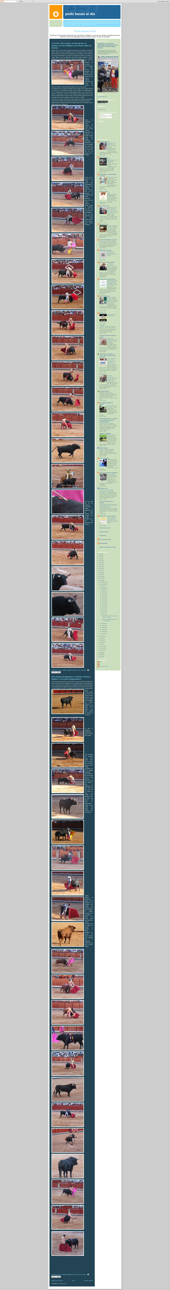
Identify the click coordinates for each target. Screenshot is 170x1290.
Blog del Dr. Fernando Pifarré (107, 262)
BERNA (99, 661)
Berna (98, 664)
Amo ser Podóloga (104, 458)
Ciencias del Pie (104, 191)
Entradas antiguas (88, 1280)
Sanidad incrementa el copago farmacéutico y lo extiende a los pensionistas (107, 491)
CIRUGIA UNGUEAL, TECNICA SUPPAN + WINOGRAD (112, 299)
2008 (100, 654)
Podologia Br (103, 313)
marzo (102, 646)
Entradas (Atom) (62, 1283)
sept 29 (104, 591)
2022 (100, 556)
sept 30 (104, 589)
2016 (100, 568)
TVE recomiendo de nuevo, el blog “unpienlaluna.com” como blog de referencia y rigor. (111, 361)
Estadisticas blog (101, 109)
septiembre (103, 588)
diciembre (102, 582)
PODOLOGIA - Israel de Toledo (107, 516)
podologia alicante (104, 391)
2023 (100, 554)
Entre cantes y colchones (105, 241)
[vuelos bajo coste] (102, 96)
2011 (100, 578)
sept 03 (104, 629)
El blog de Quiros (104, 531)
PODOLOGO (103, 535)
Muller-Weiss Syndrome (105, 392)
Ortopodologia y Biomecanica (107, 279)
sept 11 (103, 614)
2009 (100, 652)
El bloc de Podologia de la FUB (108, 547)
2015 (100, 570)
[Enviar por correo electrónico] (52, 672)
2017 (100, 566)
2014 (100, 572)
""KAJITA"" (102, 325)
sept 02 (104, 631)
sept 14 (104, 608)
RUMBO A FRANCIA (111, 435)
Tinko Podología (104, 448)
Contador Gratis (101, 103)
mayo (101, 642)
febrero (102, 648)
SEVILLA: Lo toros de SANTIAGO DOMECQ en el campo (112, 227)
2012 (100, 576)
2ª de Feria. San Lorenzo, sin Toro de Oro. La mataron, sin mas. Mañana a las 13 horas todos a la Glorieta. (71, 45)
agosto (102, 636)
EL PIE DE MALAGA (105, 296)
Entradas (102, 114)
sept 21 (104, 602)
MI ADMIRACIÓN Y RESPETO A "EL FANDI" (111, 144)
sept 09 (104, 623)
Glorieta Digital (103, 543)
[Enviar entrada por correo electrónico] (88, 670)
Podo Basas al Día (80, 14)
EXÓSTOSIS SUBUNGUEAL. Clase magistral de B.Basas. (112, 340)
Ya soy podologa (111, 474)
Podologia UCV (103, 488)
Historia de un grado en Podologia (108, 472)
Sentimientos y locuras (105, 250)
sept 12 (104, 612)
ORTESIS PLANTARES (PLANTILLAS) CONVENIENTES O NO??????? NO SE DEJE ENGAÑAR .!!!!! (108, 506)
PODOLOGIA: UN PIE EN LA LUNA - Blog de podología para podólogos (108, 355)
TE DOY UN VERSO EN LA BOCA (108, 239)
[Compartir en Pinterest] (60, 672)
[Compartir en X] (56, 672)
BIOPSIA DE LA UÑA (112, 177)
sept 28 (104, 594)
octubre (102, 586)
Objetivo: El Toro (104, 224)
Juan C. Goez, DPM (102, 666)
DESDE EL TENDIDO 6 (105, 433)
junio (101, 640)
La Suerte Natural (104, 141)
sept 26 (104, 598)
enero (101, 650)
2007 (100, 656)
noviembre (103, 584)
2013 (100, 574)
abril (101, 644)
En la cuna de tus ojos (105, 539)
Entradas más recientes (57, 1280)
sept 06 (104, 627)
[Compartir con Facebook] (58, 672)
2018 (100, 564)
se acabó (102, 326)
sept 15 (104, 606)
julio (101, 638)
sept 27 (104, 595)
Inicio (73, 1280)
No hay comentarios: (82, 670)
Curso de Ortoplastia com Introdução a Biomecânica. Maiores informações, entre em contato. (112, 520)
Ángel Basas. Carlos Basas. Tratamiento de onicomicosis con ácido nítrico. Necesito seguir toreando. (107, 46)
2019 (100, 562)
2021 (100, 558)
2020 (100, 560)
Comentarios (103, 117)
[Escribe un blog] (54, 672)
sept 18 (104, 604)
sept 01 (104, 633)
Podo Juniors (103, 374)
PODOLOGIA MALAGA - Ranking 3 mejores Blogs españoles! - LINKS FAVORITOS (108, 420)
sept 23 (104, 600)
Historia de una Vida (105, 528)
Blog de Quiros (103, 157)
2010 (100, 580)
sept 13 (104, 610)
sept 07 (104, 625)
